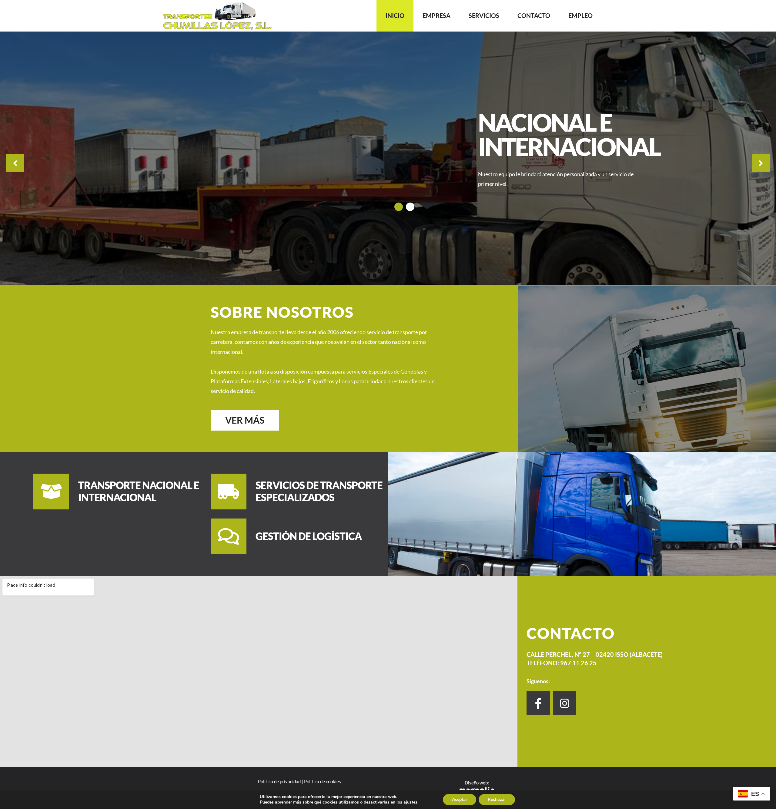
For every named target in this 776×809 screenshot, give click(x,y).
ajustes (410, 802)
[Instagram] (564, 703)
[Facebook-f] (538, 703)
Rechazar (497, 799)
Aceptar (459, 799)
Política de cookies (322, 781)
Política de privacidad (279, 781)
